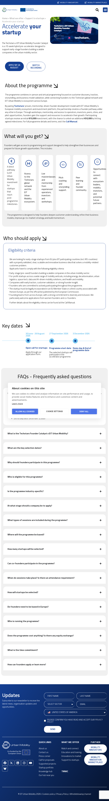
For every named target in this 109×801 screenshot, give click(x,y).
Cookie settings (54, 411)
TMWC (64, 771)
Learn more (17, 403)
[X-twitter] (11, 763)
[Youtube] (30, 763)
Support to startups (34, 18)
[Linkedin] (18, 763)
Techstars (19, 106)
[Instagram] (24, 763)
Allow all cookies (24, 411)
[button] (97, 10)
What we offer (16, 18)
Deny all (84, 411)
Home (5, 18)
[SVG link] (9, 10)
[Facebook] (5, 763)
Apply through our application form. (33, 353)
